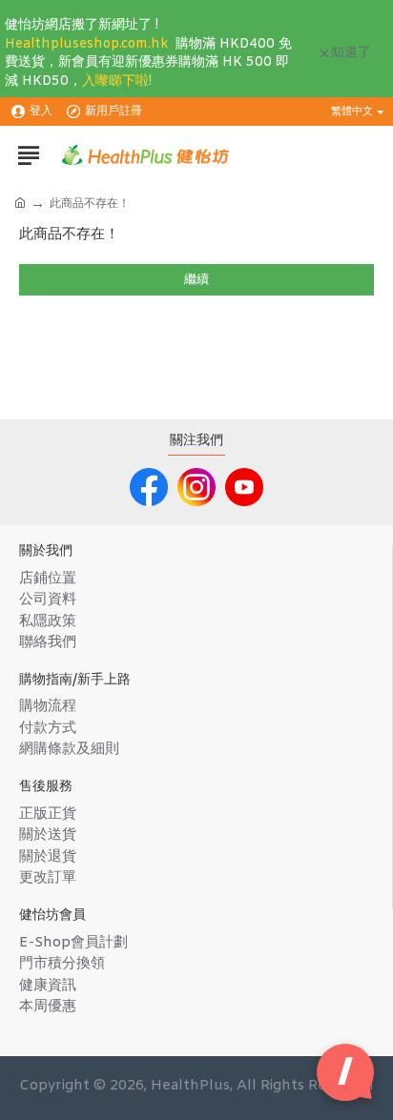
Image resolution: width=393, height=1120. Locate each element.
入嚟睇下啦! (117, 81)
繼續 (196, 280)
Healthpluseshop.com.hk (86, 44)
